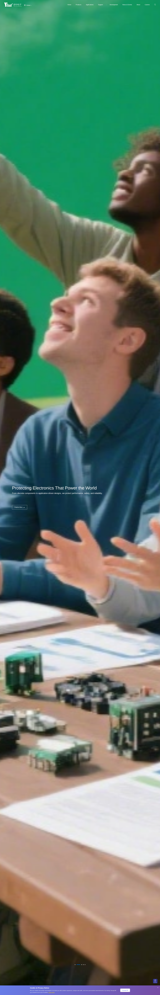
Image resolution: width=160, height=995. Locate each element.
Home (69, 4)
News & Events (127, 4)
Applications (90, 4)
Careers (147, 4)
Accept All (125, 990)
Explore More (18, 507)
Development (114, 4)
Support (100, 4)
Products (78, 4)
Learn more (51, 992)
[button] (76, 964)
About (138, 4)
